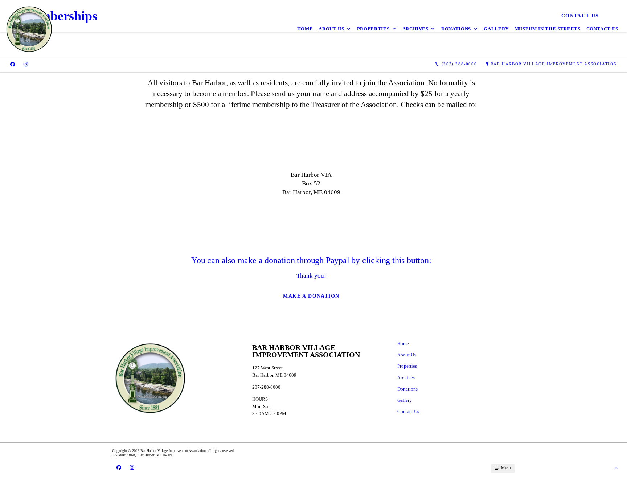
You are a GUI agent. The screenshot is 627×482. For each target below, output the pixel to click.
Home (305, 29)
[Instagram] (25, 64)
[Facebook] (12, 64)
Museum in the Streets (548, 29)
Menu (505, 468)
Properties (373, 29)
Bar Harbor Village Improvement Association (554, 64)
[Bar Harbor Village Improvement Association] (29, 29)
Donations (456, 29)
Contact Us (602, 29)
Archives (415, 29)
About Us (331, 29)
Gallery (496, 29)
